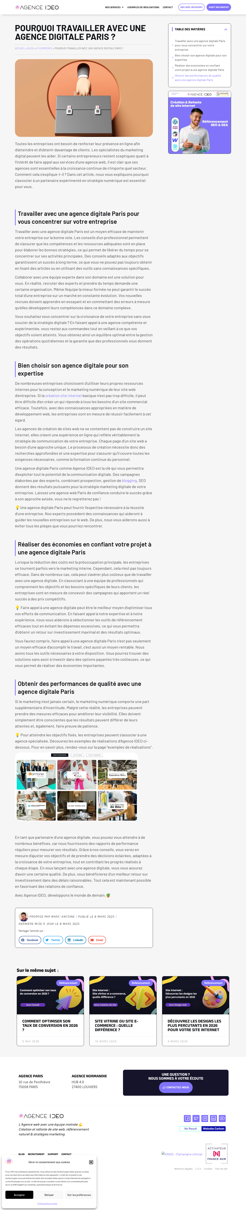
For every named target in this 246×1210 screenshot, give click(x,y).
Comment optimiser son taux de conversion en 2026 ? (50, 1025)
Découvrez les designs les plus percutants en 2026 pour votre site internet (194, 1025)
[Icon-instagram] (204, 1118)
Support (53, 1154)
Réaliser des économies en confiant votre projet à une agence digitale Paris (199, 67)
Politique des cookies (47, 1203)
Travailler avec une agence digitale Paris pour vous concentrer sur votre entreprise (200, 45)
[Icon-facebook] (187, 1118)
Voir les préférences (79, 1194)
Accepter (19, 1194)
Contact (66, 1154)
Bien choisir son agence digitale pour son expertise (201, 57)
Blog (31, 48)
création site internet (63, 395)
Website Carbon (213, 1128)
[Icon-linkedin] (213, 1118)
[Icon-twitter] (196, 1118)
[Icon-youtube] (222, 1118)
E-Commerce (44, 48)
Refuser (49, 1194)
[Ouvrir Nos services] (122, 7)
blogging (129, 480)
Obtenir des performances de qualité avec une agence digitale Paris (198, 77)
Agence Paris (31, 1076)
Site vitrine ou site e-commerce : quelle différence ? (116, 1025)
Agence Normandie (89, 1076)
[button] (91, 1162)
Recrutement (36, 1154)
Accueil (20, 48)
